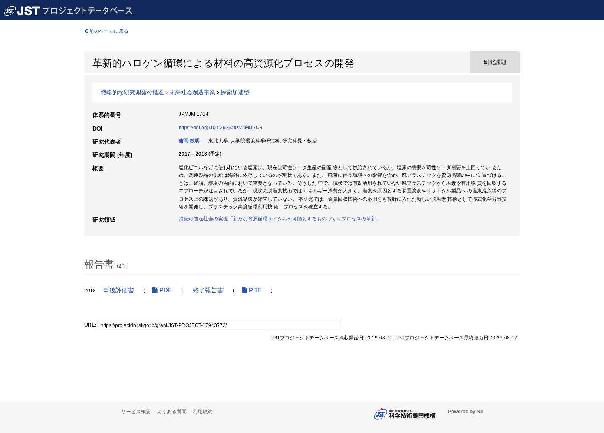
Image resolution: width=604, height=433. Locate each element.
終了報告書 (208, 290)
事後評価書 (118, 290)
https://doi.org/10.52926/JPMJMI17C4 (221, 128)
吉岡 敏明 (189, 141)
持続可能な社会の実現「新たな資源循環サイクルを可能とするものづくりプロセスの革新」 (280, 219)
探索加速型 (235, 92)
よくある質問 (172, 412)
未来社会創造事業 (192, 92)
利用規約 (202, 412)
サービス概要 (136, 412)
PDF (165, 290)
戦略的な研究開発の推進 (132, 92)
